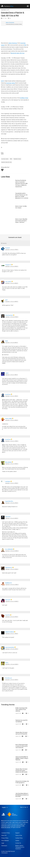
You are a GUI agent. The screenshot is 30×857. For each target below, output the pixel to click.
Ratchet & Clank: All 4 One (17, 53)
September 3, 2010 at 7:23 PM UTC (11, 483)
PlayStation (8, 6)
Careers (17, 840)
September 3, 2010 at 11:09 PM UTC (11, 569)
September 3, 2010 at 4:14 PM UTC (11, 342)
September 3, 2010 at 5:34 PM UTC (11, 420)
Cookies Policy (19, 838)
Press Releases (5, 840)
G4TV (2, 81)
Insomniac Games (10, 83)
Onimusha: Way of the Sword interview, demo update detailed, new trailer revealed (21, 770)
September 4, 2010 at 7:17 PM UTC (11, 633)
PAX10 (11, 158)
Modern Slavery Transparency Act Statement (19, 847)
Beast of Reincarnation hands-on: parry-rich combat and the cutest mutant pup (22, 746)
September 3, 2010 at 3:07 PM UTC (11, 249)
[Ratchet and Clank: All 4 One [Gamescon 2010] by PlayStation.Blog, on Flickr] (15, 38)
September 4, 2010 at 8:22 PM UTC (11, 649)
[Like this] (26, 713)
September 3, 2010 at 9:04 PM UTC (11, 518)
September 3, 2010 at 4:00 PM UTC (11, 316)
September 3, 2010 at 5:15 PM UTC (11, 396)
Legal (2, 843)
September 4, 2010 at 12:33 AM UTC (12, 584)
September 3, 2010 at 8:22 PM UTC (11, 502)
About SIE (3, 835)
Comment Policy (5, 833)
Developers (4, 845)
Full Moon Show (24, 98)
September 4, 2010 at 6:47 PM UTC (11, 616)
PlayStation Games (17, 158)
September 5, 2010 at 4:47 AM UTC (11, 664)
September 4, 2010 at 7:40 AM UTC (11, 601)
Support (17, 833)
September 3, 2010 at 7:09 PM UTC (11, 463)
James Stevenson (10, 22)
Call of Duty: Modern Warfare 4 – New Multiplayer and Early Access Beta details (22, 795)
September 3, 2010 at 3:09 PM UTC (11, 266)
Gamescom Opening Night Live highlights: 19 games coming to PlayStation (22, 758)
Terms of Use (18, 835)
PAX (25, 45)
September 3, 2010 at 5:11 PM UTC (11, 374)
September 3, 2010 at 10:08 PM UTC (12, 550)
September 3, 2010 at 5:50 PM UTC (11, 441)
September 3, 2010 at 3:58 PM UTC (11, 301)
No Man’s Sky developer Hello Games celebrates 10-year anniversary (21, 709)
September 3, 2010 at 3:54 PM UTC (11, 283)
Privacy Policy (4, 838)
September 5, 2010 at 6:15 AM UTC (11, 679)
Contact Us (18, 843)
